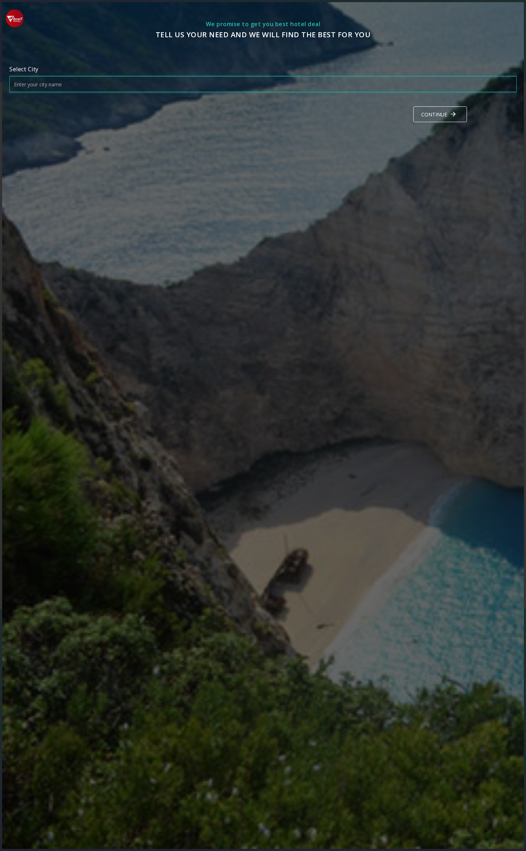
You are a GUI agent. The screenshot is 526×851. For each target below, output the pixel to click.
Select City (24, 69)
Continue (434, 114)
